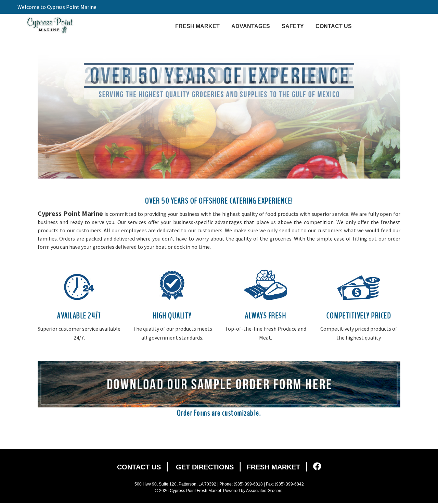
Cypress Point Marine (50, 26)
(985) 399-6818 (248, 484)
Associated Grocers (264, 490)
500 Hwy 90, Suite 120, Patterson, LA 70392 (175, 484)
